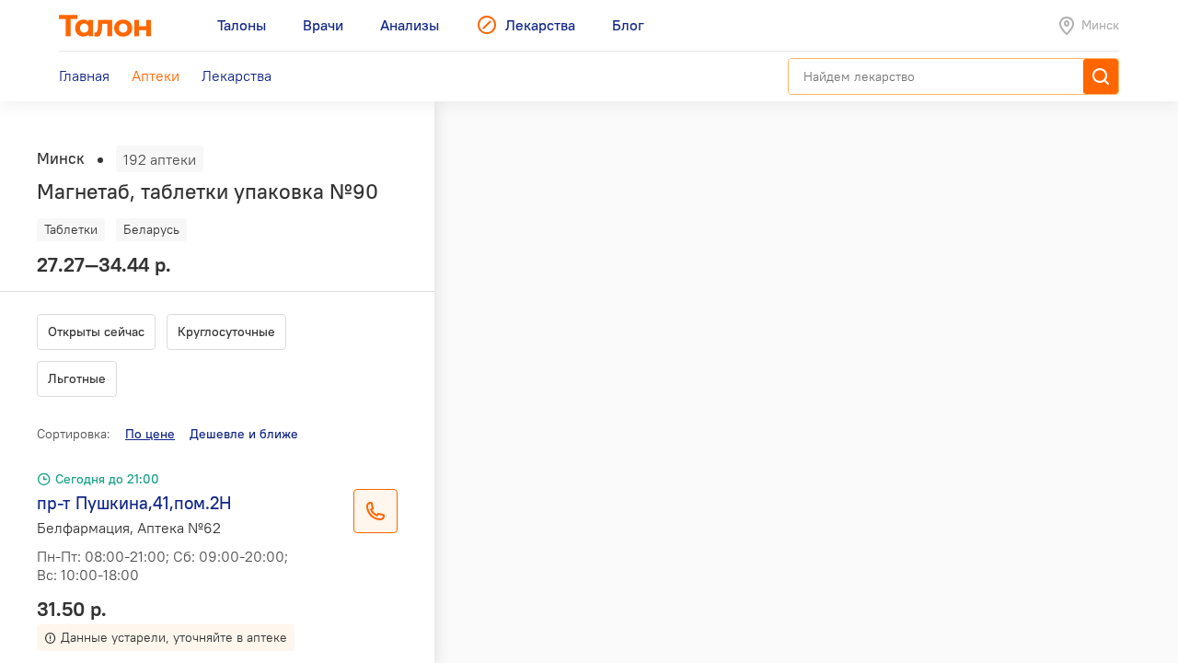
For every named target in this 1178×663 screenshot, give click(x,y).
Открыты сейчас (96, 331)
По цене (150, 433)
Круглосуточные (226, 331)
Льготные (77, 378)
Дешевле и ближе (244, 433)
